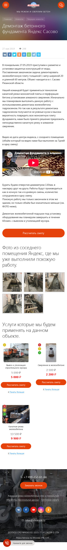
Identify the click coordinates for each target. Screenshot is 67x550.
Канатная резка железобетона (16, 427)
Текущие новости (35, 19)
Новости (19, 19)
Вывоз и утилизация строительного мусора (16, 366)
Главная (8, 19)
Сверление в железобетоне (51, 365)
